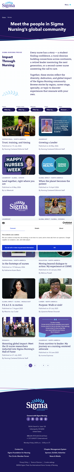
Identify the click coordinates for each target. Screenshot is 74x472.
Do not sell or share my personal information (19, 247)
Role (46, 106)
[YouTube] (41, 419)
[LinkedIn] (32, 419)
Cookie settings (49, 462)
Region (33, 106)
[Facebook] (28, 419)
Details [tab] (37, 228)
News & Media (55, 456)
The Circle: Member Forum (19, 456)
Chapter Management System (55, 449)
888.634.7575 (31, 436)
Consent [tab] (13, 228)
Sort (60, 106)
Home (4, 17)
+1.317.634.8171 (32, 438)
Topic (4, 106)
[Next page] (48, 365)
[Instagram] (37, 419)
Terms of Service (36, 462)
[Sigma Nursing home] (8, 4)
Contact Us (19, 449)
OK (55, 247)
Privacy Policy (24, 462)
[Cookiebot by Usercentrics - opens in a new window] (64, 223)
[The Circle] (45, 419)
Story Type (20, 106)
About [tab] (61, 228)
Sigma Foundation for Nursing (19, 453)
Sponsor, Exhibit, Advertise (55, 453)
